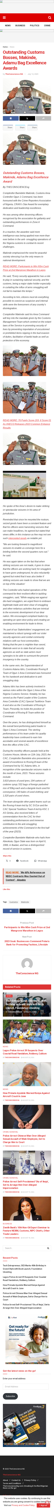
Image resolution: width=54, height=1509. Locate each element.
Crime (47, 25)
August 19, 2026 (28, 1192)
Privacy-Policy (30, 1480)
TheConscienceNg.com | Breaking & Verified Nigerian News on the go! (25, 1487)
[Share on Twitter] (27, 118)
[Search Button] (49, 17)
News (8, 25)
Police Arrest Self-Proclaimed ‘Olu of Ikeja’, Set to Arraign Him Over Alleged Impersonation (26, 1184)
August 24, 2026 (31, 1012)
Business (20, 25)
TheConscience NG (14, 74)
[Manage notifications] (47, 1502)
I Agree (43, 1505)
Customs (14, 902)
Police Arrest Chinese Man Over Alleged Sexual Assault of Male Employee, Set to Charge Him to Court (24, 1139)
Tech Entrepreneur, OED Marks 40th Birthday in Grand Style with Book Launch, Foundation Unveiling (26, 1004)
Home (5, 47)
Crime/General (10, 1132)
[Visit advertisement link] (27, 6)
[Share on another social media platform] (43, 118)
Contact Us (16, 1480)
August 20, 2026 (28, 1057)
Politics (34, 25)
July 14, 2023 (33, 74)
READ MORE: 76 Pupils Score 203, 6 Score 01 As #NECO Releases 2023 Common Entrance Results (27, 424)
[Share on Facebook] (11, 118)
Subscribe (10, 1396)
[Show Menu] (4, 17)
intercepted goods (17, 538)
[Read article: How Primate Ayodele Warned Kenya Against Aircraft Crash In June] (27, 1074)
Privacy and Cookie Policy (23, 1505)
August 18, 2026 (28, 1238)
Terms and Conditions (12, 1483)
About (5, 1480)
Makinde (25, 902)
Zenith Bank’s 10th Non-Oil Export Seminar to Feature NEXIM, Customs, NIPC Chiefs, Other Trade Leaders (26, 1230)
